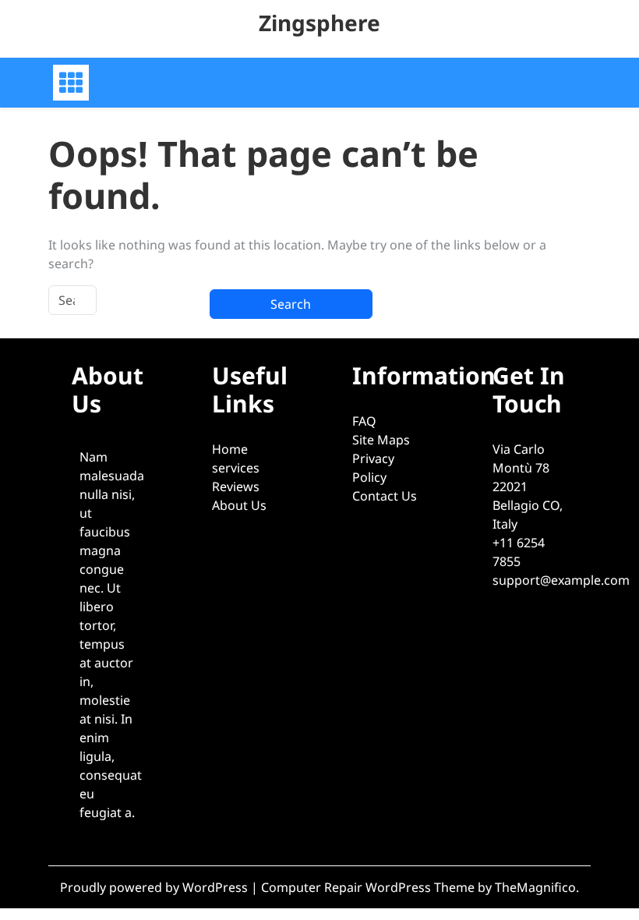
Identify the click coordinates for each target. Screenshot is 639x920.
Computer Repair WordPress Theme (369, 887)
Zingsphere (319, 22)
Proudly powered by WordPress (155, 887)
